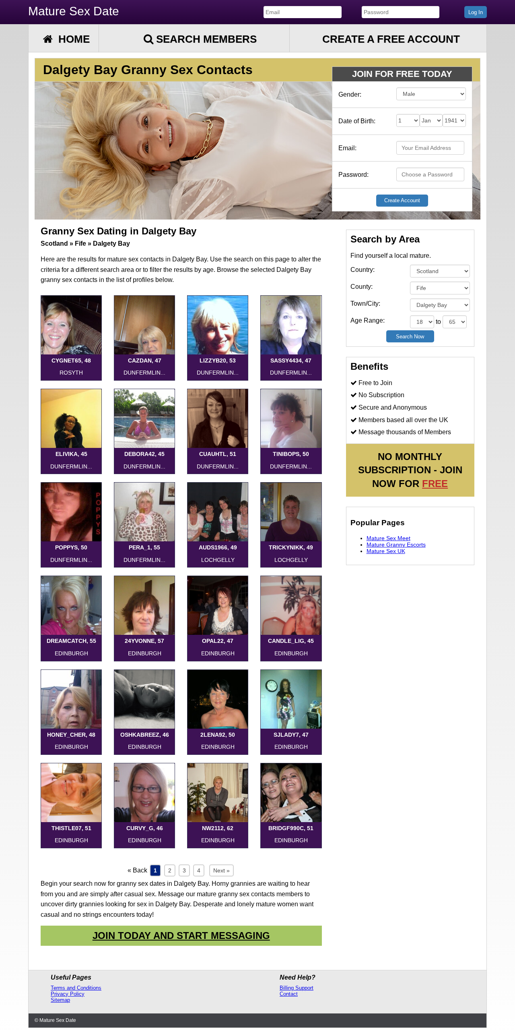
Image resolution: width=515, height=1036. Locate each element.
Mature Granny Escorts (396, 544)
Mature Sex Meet (388, 538)
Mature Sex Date (73, 11)
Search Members (205, 39)
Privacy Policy (67, 994)
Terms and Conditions (76, 988)
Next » (221, 870)
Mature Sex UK (386, 551)
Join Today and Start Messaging (181, 935)
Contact (289, 994)
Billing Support (296, 988)
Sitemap (60, 1000)
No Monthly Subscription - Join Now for (410, 470)
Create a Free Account (391, 39)
